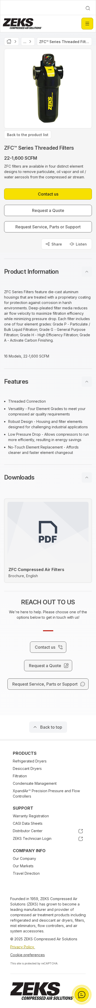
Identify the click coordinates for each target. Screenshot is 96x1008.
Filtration (20, 776)
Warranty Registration (31, 816)
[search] (88, 8)
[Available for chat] (81, 994)
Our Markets (23, 866)
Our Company (24, 858)
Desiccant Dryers (27, 768)
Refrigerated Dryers (30, 761)
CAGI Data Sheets (27, 823)
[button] (48, 271)
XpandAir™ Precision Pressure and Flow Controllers (46, 793)
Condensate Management (35, 783)
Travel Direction (26, 873)
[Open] (87, 23)
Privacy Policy (22, 947)
